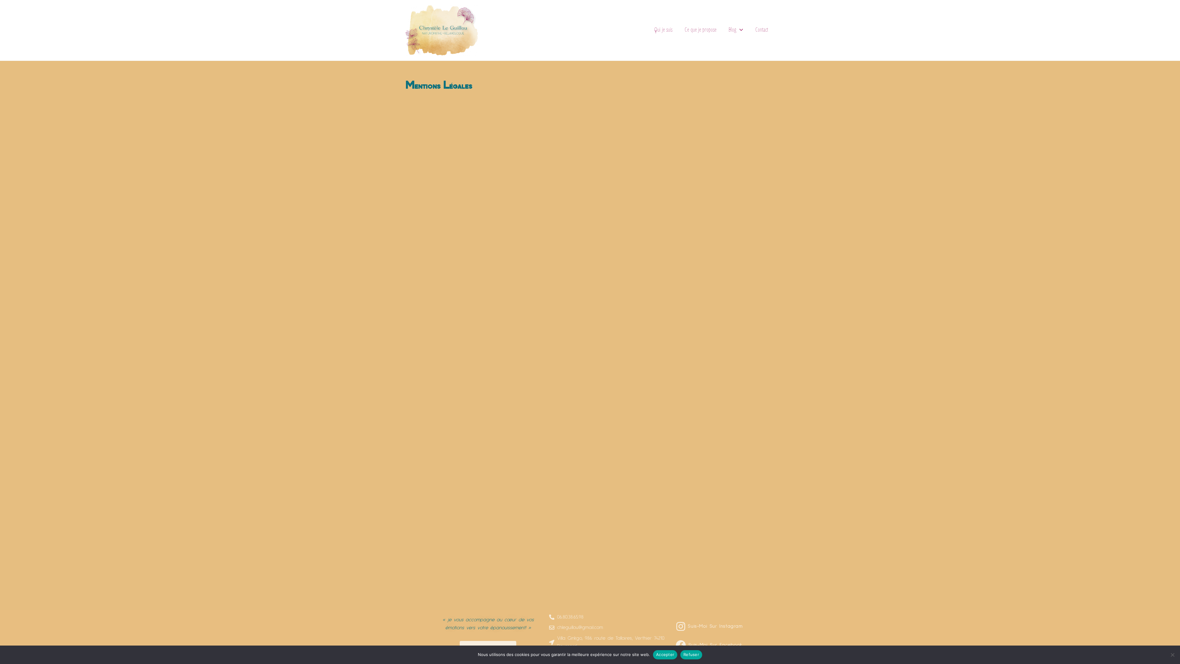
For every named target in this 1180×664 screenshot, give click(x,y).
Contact (761, 30)
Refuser (691, 654)
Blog (732, 30)
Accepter (665, 654)
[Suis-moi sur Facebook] (681, 645)
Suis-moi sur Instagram (715, 626)
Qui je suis (663, 30)
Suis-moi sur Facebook (715, 644)
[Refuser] (1172, 655)
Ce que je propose (700, 30)
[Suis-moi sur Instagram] (681, 626)
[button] (739, 30)
